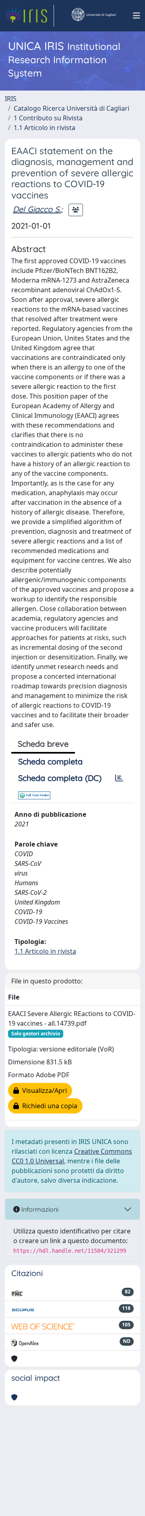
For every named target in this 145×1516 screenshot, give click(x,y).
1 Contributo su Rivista (48, 118)
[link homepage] (29, 16)
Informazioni (39, 1209)
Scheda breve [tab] (43, 744)
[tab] (119, 778)
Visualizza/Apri (43, 1090)
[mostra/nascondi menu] (136, 16)
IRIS (11, 98)
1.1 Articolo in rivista (44, 127)
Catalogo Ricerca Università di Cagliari (71, 108)
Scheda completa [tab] (50, 761)
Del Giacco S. (37, 209)
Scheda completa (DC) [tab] (60, 778)
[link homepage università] (93, 16)
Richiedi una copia (48, 1105)
